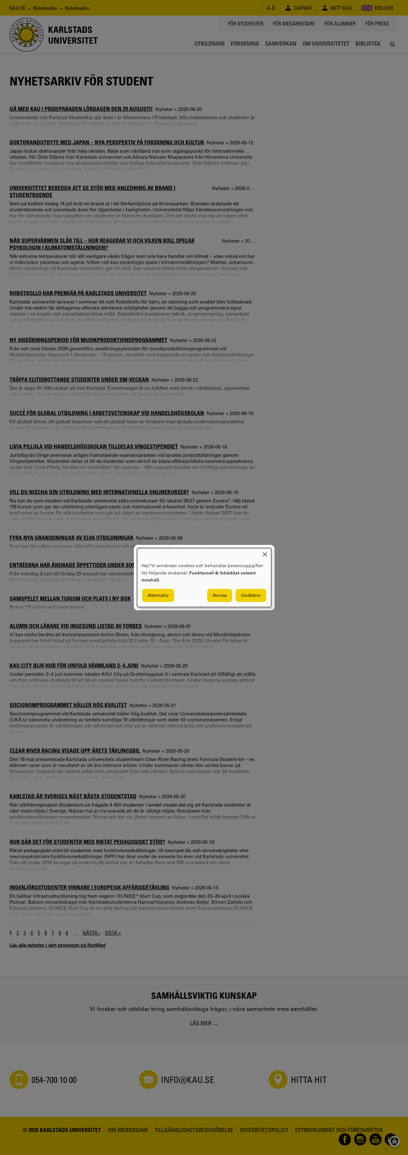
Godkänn (251, 595)
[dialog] (204, 577)
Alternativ (158, 595)
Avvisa (220, 595)
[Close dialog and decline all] (265, 552)
